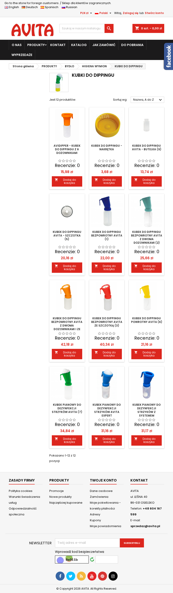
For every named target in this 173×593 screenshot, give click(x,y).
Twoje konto (103, 480)
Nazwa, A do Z (148, 100)
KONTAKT (58, 45)
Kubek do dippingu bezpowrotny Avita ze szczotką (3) (106, 321)
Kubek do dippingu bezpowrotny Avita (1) (106, 235)
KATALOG (79, 45)
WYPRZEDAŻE (21, 55)
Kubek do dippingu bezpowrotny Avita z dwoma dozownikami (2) (146, 237)
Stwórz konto (154, 13)
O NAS (17, 45)
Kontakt (139, 480)
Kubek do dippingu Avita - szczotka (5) (67, 235)
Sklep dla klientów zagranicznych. (58, 3)
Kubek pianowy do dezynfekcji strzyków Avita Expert (107, 410)
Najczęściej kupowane (65, 502)
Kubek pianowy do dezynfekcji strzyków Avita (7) (67, 408)
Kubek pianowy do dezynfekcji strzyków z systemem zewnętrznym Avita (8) (146, 414)
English (15, 7)
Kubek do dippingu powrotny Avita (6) (146, 320)
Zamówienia (99, 497)
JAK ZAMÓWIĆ (104, 45)
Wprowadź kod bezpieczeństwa (79, 552)
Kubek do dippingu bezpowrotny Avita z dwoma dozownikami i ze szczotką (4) (66, 325)
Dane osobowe (101, 491)
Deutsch (32, 7)
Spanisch (52, 7)
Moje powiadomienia (105, 526)
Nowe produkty (60, 497)
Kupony (95, 520)
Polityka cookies (20, 491)
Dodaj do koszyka (65, 181)
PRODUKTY (36, 45)
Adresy (95, 514)
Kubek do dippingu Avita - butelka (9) (146, 147)
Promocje (56, 491)
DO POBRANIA (132, 45)
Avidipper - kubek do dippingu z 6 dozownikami (67, 149)
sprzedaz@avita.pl (145, 526)
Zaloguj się (130, 13)
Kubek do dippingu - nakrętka (106, 147)
